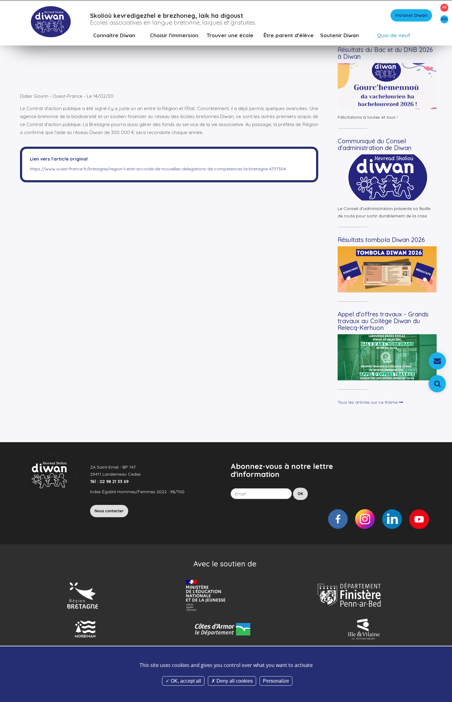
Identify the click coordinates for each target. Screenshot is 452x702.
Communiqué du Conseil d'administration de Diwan (374, 144)
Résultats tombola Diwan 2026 (381, 240)
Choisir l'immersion (174, 35)
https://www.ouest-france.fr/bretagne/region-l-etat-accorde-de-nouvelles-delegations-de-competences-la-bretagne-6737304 (158, 169)
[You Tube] (419, 519)
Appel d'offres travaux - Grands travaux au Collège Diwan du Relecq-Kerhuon (383, 320)
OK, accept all (185, 681)
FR (444, 8)
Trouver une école (230, 35)
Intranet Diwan (411, 15)
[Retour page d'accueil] (50, 21)
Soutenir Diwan (339, 35)
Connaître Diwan (114, 35)
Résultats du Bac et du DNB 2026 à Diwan (385, 53)
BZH (444, 19)
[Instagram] (365, 519)
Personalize (276, 681)
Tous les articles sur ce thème (368, 402)
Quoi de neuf (393, 35)
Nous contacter (109, 511)
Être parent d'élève (289, 35)
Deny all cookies (234, 681)
